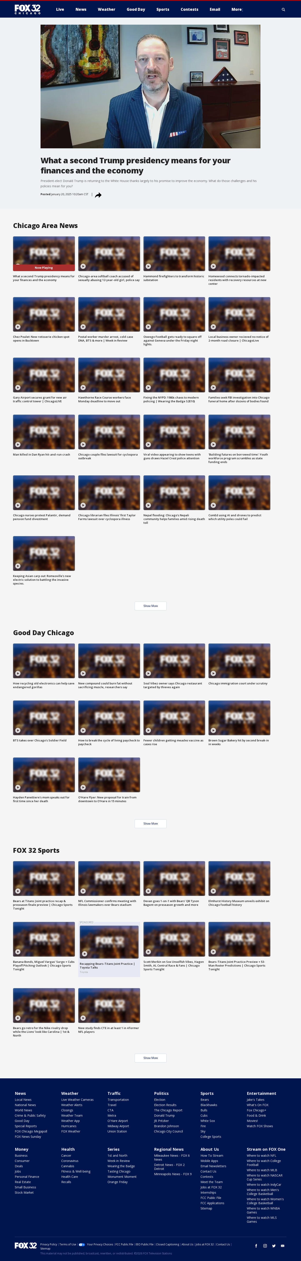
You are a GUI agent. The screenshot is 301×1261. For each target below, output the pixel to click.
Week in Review (119, 1161)
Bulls (204, 1110)
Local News (23, 1099)
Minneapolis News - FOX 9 (173, 1174)
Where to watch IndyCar (264, 1184)
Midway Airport (118, 1126)
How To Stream (212, 1155)
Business (21, 1155)
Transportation (118, 1099)
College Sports (211, 1136)
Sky (203, 1131)
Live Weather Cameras (77, 1099)
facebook (256, 1245)
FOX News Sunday (28, 1136)
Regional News (169, 1149)
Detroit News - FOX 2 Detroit (169, 1167)
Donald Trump (164, 1115)
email (282, 1245)
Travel (112, 1105)
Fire (203, 1126)
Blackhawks (209, 1105)
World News (23, 1110)
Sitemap (206, 1208)
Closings (67, 1110)
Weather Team (72, 1115)
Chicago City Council (168, 1131)
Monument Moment (122, 1177)
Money (21, 1149)
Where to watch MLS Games (262, 1219)
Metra (112, 1115)
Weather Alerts (71, 1105)
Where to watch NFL (261, 1155)
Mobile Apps (209, 1161)
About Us (210, 1149)
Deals (19, 1166)
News (20, 1093)
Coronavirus (69, 1161)
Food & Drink (256, 1115)
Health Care (69, 1177)
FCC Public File (211, 1198)
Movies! (252, 1121)
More (237, 9)
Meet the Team (212, 1182)
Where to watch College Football (264, 1163)
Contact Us (208, 1171)
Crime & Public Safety (30, 1115)
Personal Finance (27, 1177)
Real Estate (23, 1182)
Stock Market (24, 1192)
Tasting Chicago (119, 1171)
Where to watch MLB (262, 1170)
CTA (110, 1110)
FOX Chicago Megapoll (31, 1131)
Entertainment (261, 1093)
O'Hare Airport (118, 1121)
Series (113, 1149)
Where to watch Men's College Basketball (263, 1192)
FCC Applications (212, 1203)
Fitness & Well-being (75, 1171)
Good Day (22, 1121)
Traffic (114, 1093)
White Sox (208, 1121)
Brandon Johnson (166, 1126)
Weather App (70, 1121)
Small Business (25, 1187)
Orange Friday (118, 1182)
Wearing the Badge (121, 1166)
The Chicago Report (168, 1110)
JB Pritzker (161, 1121)
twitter (273, 1245)
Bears (205, 1099)
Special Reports (26, 1126)
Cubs (204, 1115)
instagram (265, 1245)
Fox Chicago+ (256, 1110)
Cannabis (67, 1166)
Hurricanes (68, 1126)
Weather (69, 1093)
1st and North (117, 1155)
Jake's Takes (255, 1099)
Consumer (22, 1161)
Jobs (18, 1171)
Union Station (117, 1131)
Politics (161, 1093)
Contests (207, 1177)
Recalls (66, 1182)
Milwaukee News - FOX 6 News (172, 1157)
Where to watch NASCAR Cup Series (264, 1177)
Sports (207, 1093)
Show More (150, 606)
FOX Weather (70, 1131)
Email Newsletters (213, 1166)
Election (159, 1099)
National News (25, 1105)
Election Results (165, 1105)
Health (68, 1149)
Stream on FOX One (266, 1149)
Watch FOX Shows (260, 1126)
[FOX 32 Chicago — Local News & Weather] (29, 9)
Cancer (66, 1155)
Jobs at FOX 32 (211, 1187)
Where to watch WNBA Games (263, 1210)
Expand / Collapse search (283, 9)
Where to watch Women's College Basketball (265, 1201)
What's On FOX (257, 1105)
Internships (208, 1192)
